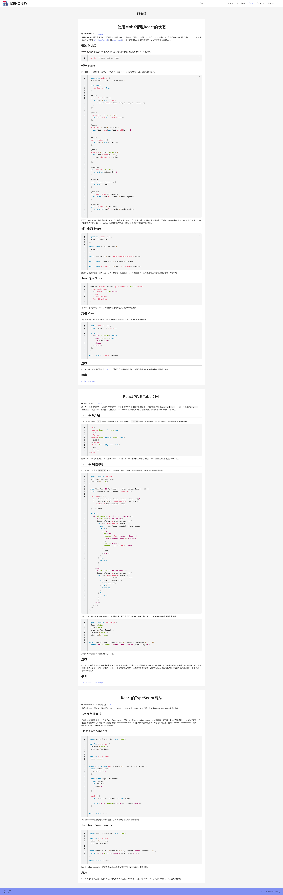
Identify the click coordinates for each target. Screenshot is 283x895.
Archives (240, 3)
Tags (251, 3)
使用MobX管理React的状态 (142, 26)
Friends (260, 3)
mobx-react (117, 40)
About (271, 3)
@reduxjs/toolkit (102, 40)
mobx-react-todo (89, 381)
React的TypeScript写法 (141, 697)
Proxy (108, 369)
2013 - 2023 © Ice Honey (270, 891)
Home (230, 3)
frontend (102, 705)
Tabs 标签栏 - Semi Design (92, 682)
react (100, 34)
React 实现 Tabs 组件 (141, 396)
